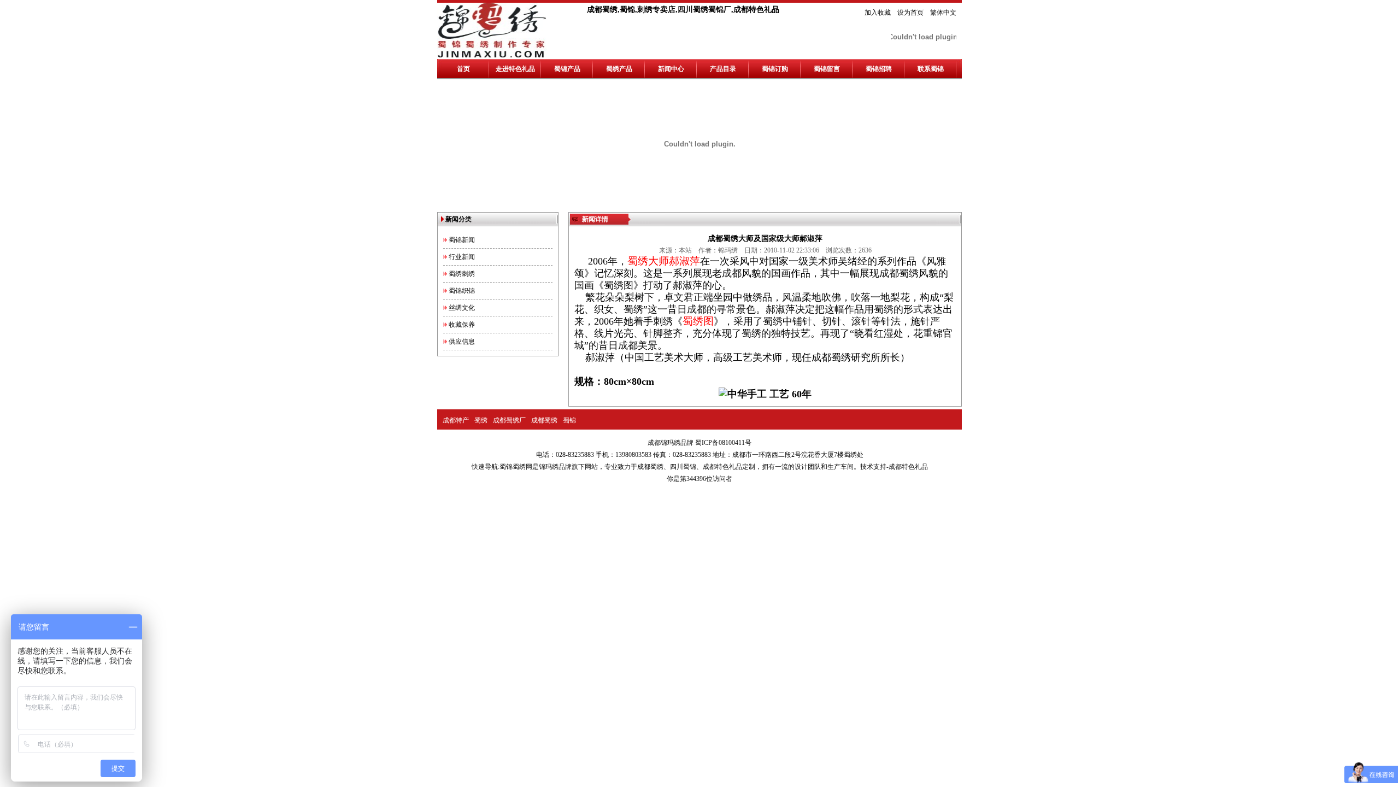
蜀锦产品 (567, 69)
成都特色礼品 (722, 467)
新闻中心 (671, 69)
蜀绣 (480, 420)
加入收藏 (878, 12)
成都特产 (456, 420)
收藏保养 (462, 324)
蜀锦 (569, 420)
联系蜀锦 (931, 69)
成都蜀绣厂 (509, 420)
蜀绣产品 (619, 69)
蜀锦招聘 (879, 69)
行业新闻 (462, 257)
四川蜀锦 (683, 467)
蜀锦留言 (827, 69)
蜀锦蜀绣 (512, 467)
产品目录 (723, 69)
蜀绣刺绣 (462, 274)
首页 (463, 69)
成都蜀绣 (544, 420)
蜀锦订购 (775, 69)
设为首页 (910, 12)
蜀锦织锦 (462, 291)
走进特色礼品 (515, 69)
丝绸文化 (462, 308)
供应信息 (462, 341)
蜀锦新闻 (462, 240)
